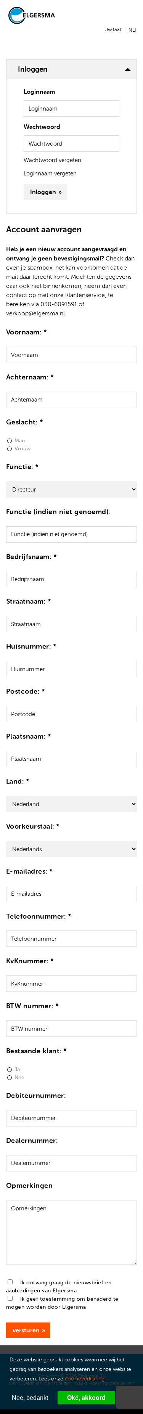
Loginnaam (39, 91)
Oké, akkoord (86, 1398)
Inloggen (43, 192)
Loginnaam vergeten (50, 174)
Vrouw (22, 448)
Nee (19, 1077)
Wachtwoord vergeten (52, 160)
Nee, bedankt (30, 1398)
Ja (17, 1069)
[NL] (130, 30)
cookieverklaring (84, 1378)
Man (19, 440)
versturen (26, 1330)
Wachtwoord (42, 126)
